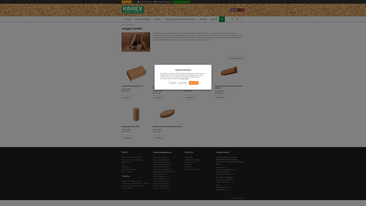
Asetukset (173, 83)
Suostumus (193, 83)
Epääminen (183, 83)
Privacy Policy (184, 78)
